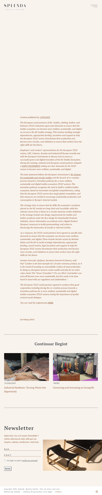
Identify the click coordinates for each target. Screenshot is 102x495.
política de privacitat (29, 461)
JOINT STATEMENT (31, 166)
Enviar (7, 468)
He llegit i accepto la (22, 461)
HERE (50, 302)
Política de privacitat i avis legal (38, 492)
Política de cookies (12, 492)
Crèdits (59, 492)
